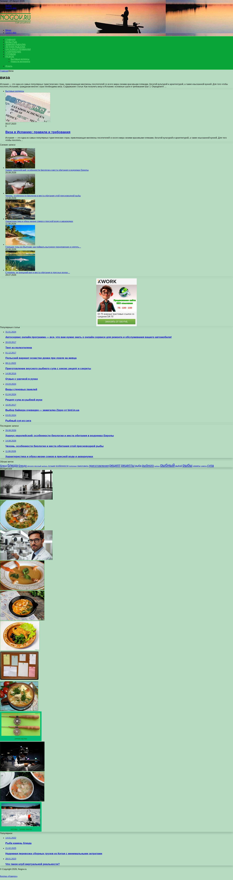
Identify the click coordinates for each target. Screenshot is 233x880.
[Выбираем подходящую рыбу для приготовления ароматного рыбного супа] (22, 529)
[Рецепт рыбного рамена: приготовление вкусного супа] (22, 619)
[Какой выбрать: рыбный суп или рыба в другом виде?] (22, 801)
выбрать (44, 466)
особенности (62, 466)
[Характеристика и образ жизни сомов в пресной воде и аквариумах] (20, 219)
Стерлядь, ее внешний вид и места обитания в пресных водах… (37, 272)
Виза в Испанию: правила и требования (37, 132)
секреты (196, 466)
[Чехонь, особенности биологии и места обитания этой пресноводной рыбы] (20, 193)
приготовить (82, 466)
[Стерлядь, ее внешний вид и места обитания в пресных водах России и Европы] (20, 270)
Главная (4, 71)
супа (210, 465)
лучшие (51, 466)
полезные (73, 466)
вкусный (37, 466)
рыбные (157, 466)
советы (204, 466)
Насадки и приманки (18, 49)
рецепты (127, 465)
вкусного (30, 466)
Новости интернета (20, 61)
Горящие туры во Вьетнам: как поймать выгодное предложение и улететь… (43, 247)
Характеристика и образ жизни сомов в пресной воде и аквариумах (39, 221)
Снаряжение (13, 52)
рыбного (148, 465)
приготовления (99, 465)
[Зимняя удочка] (21, 740)
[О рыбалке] (15, 26)
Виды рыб (11, 42)
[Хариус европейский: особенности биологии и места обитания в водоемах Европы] (20, 168)
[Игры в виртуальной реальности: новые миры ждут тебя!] (22, 770)
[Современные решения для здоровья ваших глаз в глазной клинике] (26, 559)
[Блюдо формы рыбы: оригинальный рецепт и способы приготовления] (20, 650)
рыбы (187, 465)
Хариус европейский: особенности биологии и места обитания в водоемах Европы (47, 170)
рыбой (178, 465)
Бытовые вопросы (20, 59)
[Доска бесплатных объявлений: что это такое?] (19, 680)
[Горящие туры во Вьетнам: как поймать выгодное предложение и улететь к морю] (20, 244)
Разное (9, 57)
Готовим (10, 54)
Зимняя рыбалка (15, 44)
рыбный (167, 465)
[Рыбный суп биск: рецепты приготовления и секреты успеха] (22, 589)
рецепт (115, 465)
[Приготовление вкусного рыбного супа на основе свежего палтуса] (19, 710)
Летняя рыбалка (15, 47)
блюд (3, 465)
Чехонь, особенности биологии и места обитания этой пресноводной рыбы (43, 196)
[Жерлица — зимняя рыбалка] (21, 831)
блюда (12, 465)
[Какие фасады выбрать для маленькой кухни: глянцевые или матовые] (26, 499)
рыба (138, 465)
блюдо (22, 465)
